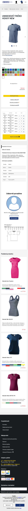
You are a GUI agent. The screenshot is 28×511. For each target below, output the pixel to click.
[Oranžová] (16, 75)
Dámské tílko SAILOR (7, 319)
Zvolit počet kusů (14, 95)
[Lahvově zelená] (3, 72)
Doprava (4, 441)
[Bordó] (3, 75)
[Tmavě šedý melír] (21, 72)
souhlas (19, 497)
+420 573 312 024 (14, 215)
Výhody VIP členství (7, 452)
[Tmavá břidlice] (23, 70)
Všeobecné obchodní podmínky (10, 439)
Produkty (6, 9)
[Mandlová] (4, 402)
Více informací (9, 55)
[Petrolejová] (8, 70)
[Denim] (6, 72)
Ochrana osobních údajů (8, 449)
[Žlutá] (18, 75)
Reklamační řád (6, 447)
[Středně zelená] (6, 70)
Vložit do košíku (14, 136)
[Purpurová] (21, 75)
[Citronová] (23, 364)
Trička (22, 9)
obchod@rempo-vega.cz (11, 464)
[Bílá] (3, 77)
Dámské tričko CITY (7, 357)
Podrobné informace (6, 146)
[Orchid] (4, 289)
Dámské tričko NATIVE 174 (8, 395)
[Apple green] (15, 364)
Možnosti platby (6, 444)
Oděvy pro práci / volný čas (14, 9)
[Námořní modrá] (16, 70)
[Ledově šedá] (8, 75)
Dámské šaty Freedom (7, 281)
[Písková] (11, 75)
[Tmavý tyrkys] (13, 70)
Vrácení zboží (6, 430)
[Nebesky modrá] (23, 72)
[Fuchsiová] (11, 402)
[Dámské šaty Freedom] (14, 267)
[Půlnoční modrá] (23, 288)
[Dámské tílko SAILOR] (14, 306)
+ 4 (23, 365)
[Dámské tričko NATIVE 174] (14, 382)
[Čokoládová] (11, 72)
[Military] (8, 72)
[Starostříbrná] (19, 402)
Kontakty (5, 424)
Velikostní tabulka (6, 149)
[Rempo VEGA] (7, 2)
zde (20, 508)
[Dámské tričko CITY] (14, 344)
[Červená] (23, 75)
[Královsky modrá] (4, 364)
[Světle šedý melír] (13, 75)
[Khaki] (13, 72)
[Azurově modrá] (21, 70)
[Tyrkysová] (18, 70)
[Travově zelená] (18, 72)
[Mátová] (16, 72)
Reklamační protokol (7, 427)
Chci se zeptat (14, 218)
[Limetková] (6, 75)
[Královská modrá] (11, 70)
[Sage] (11, 288)
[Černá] (3, 70)
